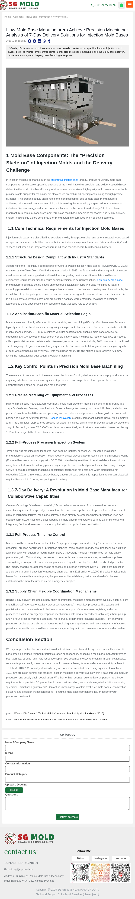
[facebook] (29, 41)
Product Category (16, 774)
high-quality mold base (109, 279)
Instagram (100, 858)
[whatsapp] (44, 41)
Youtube (120, 858)
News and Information (38, 16)
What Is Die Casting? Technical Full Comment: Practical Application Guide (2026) (59, 713)
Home (7, 16)
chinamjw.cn (91, 894)
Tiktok (80, 858)
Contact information (17, 763)
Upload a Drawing (16, 784)
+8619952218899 (105, 5)
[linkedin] (39, 41)
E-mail (9, 752)
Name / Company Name (19, 742)
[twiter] (34, 41)
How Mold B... (60, 16)
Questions (11, 794)
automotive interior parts (64, 179)
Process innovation (60, 417)
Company (18, 16)
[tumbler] (49, 41)
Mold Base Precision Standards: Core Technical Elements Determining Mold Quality (60, 719)
